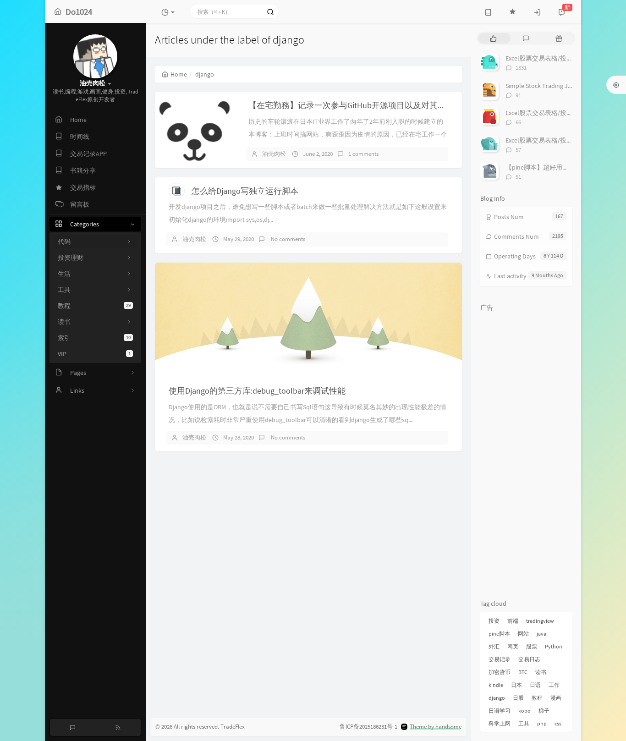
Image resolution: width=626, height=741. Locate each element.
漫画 (555, 697)
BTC (522, 672)
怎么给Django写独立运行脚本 (245, 191)
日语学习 (500, 710)
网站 (523, 633)
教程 (94, 306)
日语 (535, 684)
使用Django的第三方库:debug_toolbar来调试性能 (257, 390)
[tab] (493, 38)
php (542, 723)
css (558, 723)
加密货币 (500, 672)
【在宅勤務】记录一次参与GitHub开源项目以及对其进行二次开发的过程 (380, 105)
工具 (523, 723)
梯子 (543, 710)
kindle (496, 684)
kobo (524, 710)
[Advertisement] (526, 453)
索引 (94, 338)
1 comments (363, 154)
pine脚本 (499, 633)
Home (178, 74)
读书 (540, 672)
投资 (494, 620)
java (541, 633)
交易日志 (529, 659)
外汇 (494, 646)
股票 (531, 646)
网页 (512, 646)
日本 (516, 684)
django (497, 697)
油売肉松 (274, 154)
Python (553, 646)
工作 (554, 684)
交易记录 (500, 659)
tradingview (540, 620)
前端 (512, 620)
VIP (94, 354)
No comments (287, 239)
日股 (518, 697)
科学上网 (500, 723)
